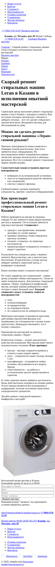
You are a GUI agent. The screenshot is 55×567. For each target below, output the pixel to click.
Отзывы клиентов (16, 14)
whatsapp (33, 39)
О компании (13, 17)
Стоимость (13, 9)
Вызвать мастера (30, 30)
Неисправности (15, 12)
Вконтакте (12, 556)
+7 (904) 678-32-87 (11, 30)
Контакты (12, 23)
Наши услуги (14, 3)
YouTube (27, 556)
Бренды (11, 6)
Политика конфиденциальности (17, 563)
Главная (5, 47)
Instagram (42, 556)
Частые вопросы (15, 20)
